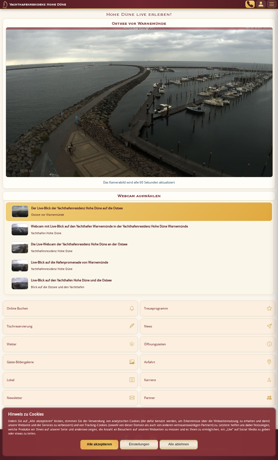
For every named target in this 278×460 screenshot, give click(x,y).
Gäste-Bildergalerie (20, 362)
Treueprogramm (156, 308)
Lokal (10, 380)
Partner (149, 398)
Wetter (12, 344)
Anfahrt (149, 362)
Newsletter (14, 398)
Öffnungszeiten (155, 344)
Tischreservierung (19, 326)
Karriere (150, 380)
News (148, 326)
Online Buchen (17, 308)
